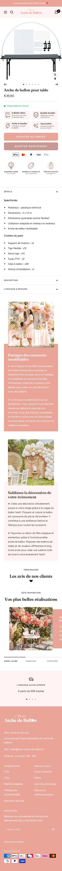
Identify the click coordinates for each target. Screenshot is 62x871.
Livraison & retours (15, 289)
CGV (6, 771)
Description (11, 280)
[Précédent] (5, 84)
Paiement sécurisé (14, 800)
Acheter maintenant (31, 146)
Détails (8, 192)
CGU (6, 777)
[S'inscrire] (53, 829)
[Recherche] (11, 12)
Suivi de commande (45, 783)
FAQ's (37, 777)
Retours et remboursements (43, 792)
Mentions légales (13, 783)
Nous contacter (43, 771)
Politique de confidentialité (12, 792)
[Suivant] (56, 84)
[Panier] (56, 12)
